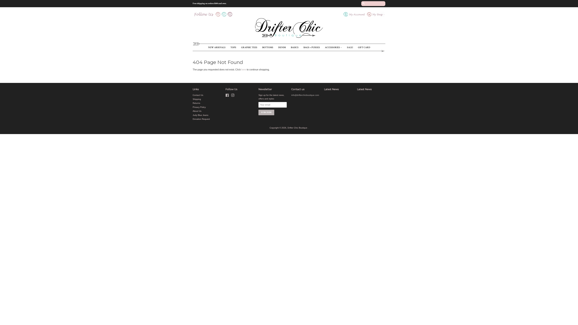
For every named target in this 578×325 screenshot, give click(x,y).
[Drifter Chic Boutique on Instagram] (230, 16)
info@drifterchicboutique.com (305, 95)
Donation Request (201, 119)
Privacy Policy (199, 107)
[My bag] (375, 16)
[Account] (354, 16)
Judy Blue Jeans (200, 115)
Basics (294, 47)
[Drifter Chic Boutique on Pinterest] (218, 16)
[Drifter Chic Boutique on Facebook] (224, 16)
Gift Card (364, 47)
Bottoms (267, 47)
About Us (197, 111)
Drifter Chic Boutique (297, 128)
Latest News (331, 89)
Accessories (332, 47)
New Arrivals (216, 47)
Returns (196, 103)
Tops (233, 47)
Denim (282, 47)
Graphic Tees (249, 47)
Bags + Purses (311, 47)
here (243, 69)
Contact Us (198, 95)
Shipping (197, 99)
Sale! (350, 47)
